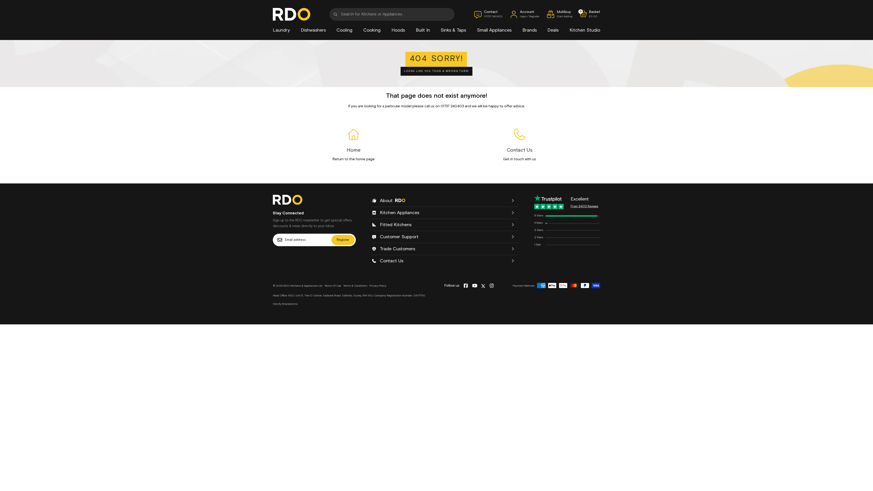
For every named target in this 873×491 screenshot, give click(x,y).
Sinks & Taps (453, 30)
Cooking (372, 30)
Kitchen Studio (584, 30)
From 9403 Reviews (584, 206)
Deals (553, 30)
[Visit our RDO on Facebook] (466, 286)
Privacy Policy (377, 286)
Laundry (281, 30)
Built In (423, 30)
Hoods (398, 30)
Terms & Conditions (355, 286)
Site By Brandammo (285, 304)
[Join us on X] (483, 286)
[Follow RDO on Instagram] (491, 286)
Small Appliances (494, 30)
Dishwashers (313, 30)
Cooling (344, 30)
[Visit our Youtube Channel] (475, 286)
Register (343, 239)
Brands (529, 30)
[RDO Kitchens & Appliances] (291, 14)
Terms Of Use (332, 286)
